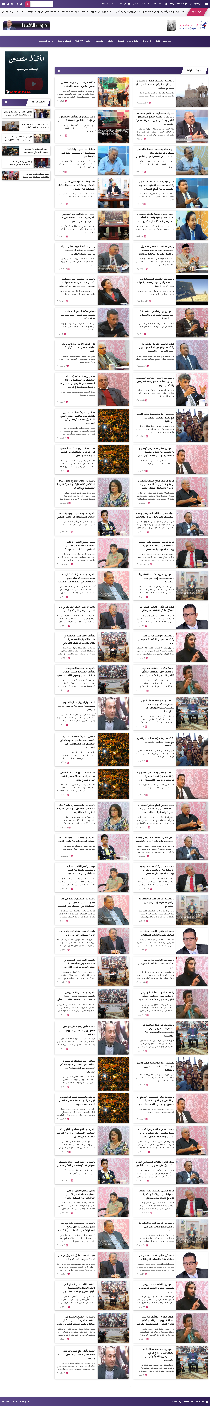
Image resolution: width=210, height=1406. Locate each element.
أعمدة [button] (121, 41)
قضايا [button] (111, 41)
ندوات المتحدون (45, 41)
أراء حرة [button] (147, 41)
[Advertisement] (131, 56)
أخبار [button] (157, 41)
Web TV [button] (79, 41)
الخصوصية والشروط (194, 1402)
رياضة (88, 41)
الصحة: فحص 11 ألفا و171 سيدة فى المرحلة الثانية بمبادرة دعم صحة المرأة (61, 12)
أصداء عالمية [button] (64, 41)
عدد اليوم (167, 41)
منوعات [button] (99, 41)
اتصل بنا (173, 1402)
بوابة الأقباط (133, 41)
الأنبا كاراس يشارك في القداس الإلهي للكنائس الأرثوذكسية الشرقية (134, 12)
